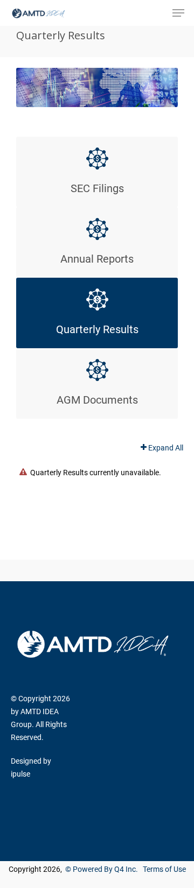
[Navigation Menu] (178, 13)
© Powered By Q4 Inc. (101, 869)
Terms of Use (164, 869)
